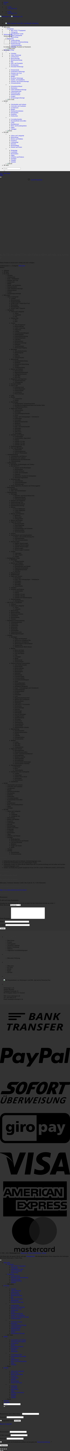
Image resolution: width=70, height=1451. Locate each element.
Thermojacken (19, 722)
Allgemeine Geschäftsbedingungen (17, 950)
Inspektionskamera (20, 380)
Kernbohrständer (19, 691)
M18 (16, 321)
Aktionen (6, 270)
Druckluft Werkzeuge (17, 66)
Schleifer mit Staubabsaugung (23, 597)
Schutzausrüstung (16, 854)
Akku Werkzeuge (16, 55)
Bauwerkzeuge (15, 58)
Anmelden (17, 1420)
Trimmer (13, 160)
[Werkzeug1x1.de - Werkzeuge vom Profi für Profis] (11, 16)
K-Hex (17, 742)
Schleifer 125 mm (20, 443)
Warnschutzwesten (16, 632)
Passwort (3, 1417)
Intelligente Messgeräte (21, 686)
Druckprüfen (14, 112)
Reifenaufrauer (19, 341)
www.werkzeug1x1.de (13, 996)
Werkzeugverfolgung (21, 348)
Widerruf (9, 948)
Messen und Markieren (17, 513)
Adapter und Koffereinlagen (23, 467)
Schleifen (13, 587)
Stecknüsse (14, 88)
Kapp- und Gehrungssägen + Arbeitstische (27, 417)
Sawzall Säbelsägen (20, 714)
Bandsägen (18, 412)
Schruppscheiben (19, 737)
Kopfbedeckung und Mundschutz (20, 459)
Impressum (24, 1253)
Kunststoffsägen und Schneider (24, 528)
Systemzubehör (19, 661)
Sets (16, 316)
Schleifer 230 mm (20, 444)
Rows (16, 768)
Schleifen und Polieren (17, 157)
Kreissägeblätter (19, 755)
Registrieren (4, 1445)
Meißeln (13, 740)
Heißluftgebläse (19, 334)
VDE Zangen (18, 555)
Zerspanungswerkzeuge (18, 98)
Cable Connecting (20, 328)
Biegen (13, 109)
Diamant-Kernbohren (17, 111)
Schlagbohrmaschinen (21, 569)
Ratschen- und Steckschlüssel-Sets (24, 495)
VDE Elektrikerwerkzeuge (18, 89)
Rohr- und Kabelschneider (22, 426)
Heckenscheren (15, 300)
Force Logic (14, 385)
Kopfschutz (14, 629)
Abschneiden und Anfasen (18, 104)
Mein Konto (10, 940)
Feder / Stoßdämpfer (13, 278)
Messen (13, 507)
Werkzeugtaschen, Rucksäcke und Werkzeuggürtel (25, 486)
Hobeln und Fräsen (16, 147)
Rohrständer (18, 712)
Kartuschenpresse (20, 689)
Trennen (13, 619)
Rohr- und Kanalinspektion (19, 126)
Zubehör (13, 47)
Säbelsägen (18, 428)
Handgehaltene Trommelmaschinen (25, 403)
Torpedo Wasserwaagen (21, 546)
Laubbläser (14, 152)
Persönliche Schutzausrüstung (19, 42)
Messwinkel (18, 517)
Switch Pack (18, 721)
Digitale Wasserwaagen (21, 543)
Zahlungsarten (11, 944)
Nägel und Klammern (21, 638)
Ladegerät (17, 609)
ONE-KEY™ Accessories (22, 704)
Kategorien (10, 29)
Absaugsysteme (19, 601)
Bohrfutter (18, 673)
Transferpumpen (19, 346)
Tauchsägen (18, 433)
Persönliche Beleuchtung (22, 364)
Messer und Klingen (17, 520)
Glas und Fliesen (19, 653)
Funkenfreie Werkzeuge (18, 71)
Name (2, 921)
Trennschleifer (19, 586)
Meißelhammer (15, 574)
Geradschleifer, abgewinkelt (23, 438)
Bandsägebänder (19, 750)
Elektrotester (18, 449)
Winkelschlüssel (15, 94)
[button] (1, 175)
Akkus (16, 313)
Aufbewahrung (15, 40)
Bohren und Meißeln (17, 139)
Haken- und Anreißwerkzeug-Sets (24, 537)
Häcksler (13, 144)
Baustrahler (14, 489)
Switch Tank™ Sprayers (18, 308)
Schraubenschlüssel (16, 86)
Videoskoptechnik (16, 91)
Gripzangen (18, 553)
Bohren (13, 648)
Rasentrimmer (15, 306)
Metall (16, 658)
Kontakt (6, 2)
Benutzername (4, 1432)
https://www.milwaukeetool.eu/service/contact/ (13, 890)
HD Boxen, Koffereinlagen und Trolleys (22, 464)
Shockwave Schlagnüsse (22, 642)
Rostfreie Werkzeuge (17, 78)
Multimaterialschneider (21, 421)
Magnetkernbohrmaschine (22, 698)
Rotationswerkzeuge (20, 343)
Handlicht (17, 362)
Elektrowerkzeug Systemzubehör (20, 663)
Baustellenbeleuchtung (21, 361)
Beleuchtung (14, 37)
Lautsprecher (18, 398)
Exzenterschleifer (16, 384)
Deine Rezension (5, 918)
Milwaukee (7, 27)
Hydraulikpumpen (20, 389)
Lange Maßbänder (20, 510)
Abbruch (13, 604)
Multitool (13, 844)
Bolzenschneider (19, 523)
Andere (13, 323)
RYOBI (6, 132)
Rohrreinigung (15, 617)
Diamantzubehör (19, 652)
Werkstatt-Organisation (21, 477)
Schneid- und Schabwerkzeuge (20, 81)
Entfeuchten (14, 116)
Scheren (13, 533)
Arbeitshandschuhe (16, 622)
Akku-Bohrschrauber (21, 351)
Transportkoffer (19, 724)
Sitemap (44, 1253)
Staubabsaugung (15, 599)
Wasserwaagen (15, 541)
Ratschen (17, 356)
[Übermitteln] (4, 170)
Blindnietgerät (19, 671)
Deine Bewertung (5, 905)
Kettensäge (14, 150)
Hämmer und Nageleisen (18, 500)
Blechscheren (18, 670)
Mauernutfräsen (15, 573)
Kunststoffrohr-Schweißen (18, 121)
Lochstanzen (18, 392)
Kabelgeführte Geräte (17, 34)
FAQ (5, 4)
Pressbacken (18, 706)
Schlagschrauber (19, 357)
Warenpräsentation (16, 765)
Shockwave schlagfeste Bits (23, 640)
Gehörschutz (14, 625)
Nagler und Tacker (16, 845)
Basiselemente (19, 469)
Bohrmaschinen (19, 564)
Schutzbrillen (15, 630)
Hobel (16, 415)
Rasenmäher (14, 305)
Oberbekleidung (15, 461)
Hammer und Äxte (16, 73)
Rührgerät (17, 344)
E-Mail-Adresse (5, 1435)
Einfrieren (14, 114)
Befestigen (14, 349)
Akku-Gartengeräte (16, 35)
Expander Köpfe (19, 676)
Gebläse (13, 298)
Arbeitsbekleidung (16, 45)
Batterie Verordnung (13, 947)
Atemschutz (14, 624)
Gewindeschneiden (16, 119)
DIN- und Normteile (17, 63)
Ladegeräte (18, 315)
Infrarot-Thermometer (21, 453)
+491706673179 (11, 997)
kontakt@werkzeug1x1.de (15, 999)
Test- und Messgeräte (17, 448)
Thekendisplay (19, 770)
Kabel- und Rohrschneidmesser (24, 753)
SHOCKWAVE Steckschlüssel (23, 643)
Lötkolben (18, 339)
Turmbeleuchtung (20, 367)
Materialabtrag (15, 729)
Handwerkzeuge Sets (17, 502)
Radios (13, 397)
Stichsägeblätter (19, 760)
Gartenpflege (14, 142)
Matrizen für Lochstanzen (22, 699)
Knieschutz (14, 627)
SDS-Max (17, 375)
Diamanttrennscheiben (21, 752)
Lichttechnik (14, 75)
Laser (12, 395)
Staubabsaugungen (16, 446)
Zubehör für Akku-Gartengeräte (20, 772)
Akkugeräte (14, 32)
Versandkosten (30, 1256)
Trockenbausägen (20, 532)
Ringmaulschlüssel (20, 497)
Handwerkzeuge (15, 43)
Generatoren (14, 615)
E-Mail (2, 925)
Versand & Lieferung (13, 945)
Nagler (17, 354)
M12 (16, 320)
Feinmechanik (15, 70)
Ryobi (9, 971)
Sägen (12, 127)
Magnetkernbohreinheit (21, 372)
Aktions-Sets (14, 318)
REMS (6, 101)
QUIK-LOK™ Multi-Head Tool (20, 303)
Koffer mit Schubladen (21, 472)
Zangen (13, 96)
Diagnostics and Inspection (18, 379)
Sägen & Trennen (16, 522)
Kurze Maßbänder (20, 509)
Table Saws (18, 431)
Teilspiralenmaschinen (21, 407)
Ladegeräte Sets (15, 816)
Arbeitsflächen (19, 481)
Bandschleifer (19, 666)
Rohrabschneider (19, 530)
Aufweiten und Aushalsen (18, 106)
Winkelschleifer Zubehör (22, 727)
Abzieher (13, 53)
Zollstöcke (18, 512)
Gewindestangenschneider (22, 413)
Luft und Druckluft (16, 842)
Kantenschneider (16, 301)
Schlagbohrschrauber (21, 374)
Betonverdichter (19, 326)
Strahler (17, 366)
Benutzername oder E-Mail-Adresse (11, 1414)
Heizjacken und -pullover (18, 458)
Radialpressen (15, 124)
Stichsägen (18, 430)
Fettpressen (18, 329)
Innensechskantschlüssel (18, 504)
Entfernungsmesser (20, 451)
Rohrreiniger (14, 402)
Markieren (18, 515)
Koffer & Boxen (19, 471)
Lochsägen (18, 656)
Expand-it (14, 140)
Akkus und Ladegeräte (17, 135)
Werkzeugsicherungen (17, 633)
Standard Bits (18, 645)
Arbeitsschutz (15, 57)
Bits (12, 61)
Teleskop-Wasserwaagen (22, 545)
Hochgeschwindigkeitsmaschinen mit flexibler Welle (30, 405)
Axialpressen (14, 107)
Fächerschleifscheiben (21, 732)
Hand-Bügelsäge (19, 525)
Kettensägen (18, 418)
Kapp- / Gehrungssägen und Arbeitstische (27, 688)
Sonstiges (13, 129)
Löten (12, 122)
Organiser (17, 474)
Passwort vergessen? (6, 1424)
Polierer (17, 440)
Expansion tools (19, 387)
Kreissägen (18, 420)
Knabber (17, 693)
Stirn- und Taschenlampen (18, 490)
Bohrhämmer (18, 675)
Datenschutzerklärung (34, 1253)
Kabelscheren (18, 527)
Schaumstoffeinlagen (21, 482)
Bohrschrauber (19, 371)
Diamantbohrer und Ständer (23, 566)
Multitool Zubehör (20, 757)
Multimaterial (18, 660)
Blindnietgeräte (19, 352)
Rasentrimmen (15, 852)
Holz (16, 655)
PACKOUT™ (15, 466)
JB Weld (6, 165)
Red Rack (17, 767)
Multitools (17, 423)
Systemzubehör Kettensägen (23, 762)
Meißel (13, 76)
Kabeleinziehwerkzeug (21, 336)
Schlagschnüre (19, 518)
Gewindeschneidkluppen (22, 333)
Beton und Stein (19, 650)
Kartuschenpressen (20, 338)
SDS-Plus (17, 377)
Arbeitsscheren (19, 410)
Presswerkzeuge (19, 394)
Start (1, 173)
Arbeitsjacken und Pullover (19, 456)
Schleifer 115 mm (20, 441)
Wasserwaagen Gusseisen (22, 550)
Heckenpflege (15, 145)
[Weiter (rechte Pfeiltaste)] (2, 1450)
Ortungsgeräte (19, 382)
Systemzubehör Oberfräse (22, 763)
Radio (12, 847)
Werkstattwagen (15, 93)
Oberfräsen (18, 425)
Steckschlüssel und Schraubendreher (21, 535)
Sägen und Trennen (16, 408)
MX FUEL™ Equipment (18, 30)
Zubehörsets (14, 781)
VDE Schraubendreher (21, 540)
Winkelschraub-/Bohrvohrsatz (23, 647)
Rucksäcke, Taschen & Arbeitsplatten (25, 476)
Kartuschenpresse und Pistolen (20, 841)
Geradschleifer (19, 436)
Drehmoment (15, 65)
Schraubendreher (16, 83)
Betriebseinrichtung (16, 60)
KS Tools (6, 50)
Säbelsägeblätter (19, 758)
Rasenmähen (14, 153)
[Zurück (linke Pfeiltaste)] (0, 1450)
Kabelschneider (19, 390)
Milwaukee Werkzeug (13, 958)
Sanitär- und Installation (18, 80)
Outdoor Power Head (21, 776)
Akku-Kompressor (20, 324)
